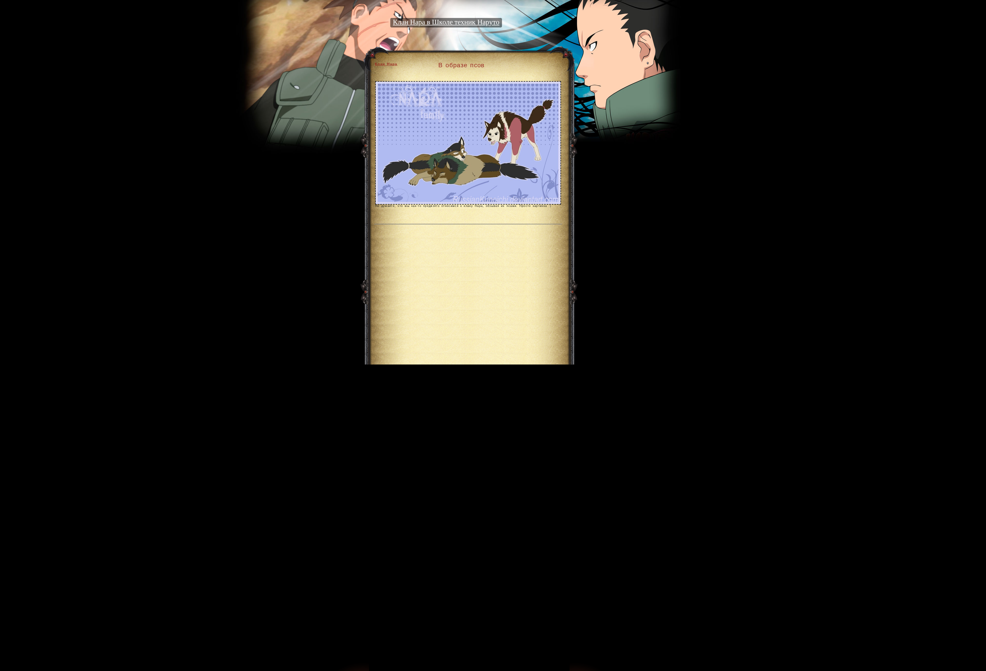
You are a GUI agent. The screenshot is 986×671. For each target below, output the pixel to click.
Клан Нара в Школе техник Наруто (446, 22)
